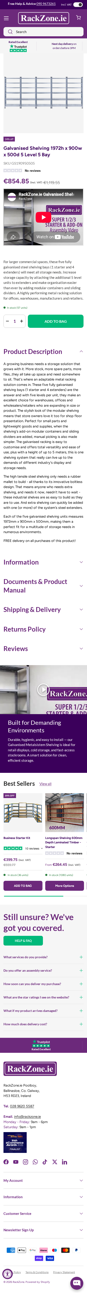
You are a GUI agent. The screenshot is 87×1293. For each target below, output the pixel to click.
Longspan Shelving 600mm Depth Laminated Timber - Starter (63, 842)
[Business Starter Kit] (22, 812)
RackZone (18, 1282)
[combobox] (43, 31)
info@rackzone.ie (27, 1117)
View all (45, 784)
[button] (78, 18)
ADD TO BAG (56, 321)
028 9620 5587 (22, 1106)
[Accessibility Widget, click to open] (7, 1274)
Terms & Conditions (37, 1272)
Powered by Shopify (38, 1282)
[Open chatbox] (76, 1283)
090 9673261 (46, 4)
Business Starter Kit (16, 838)
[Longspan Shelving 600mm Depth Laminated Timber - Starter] (64, 812)
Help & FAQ (23, 941)
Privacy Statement (64, 1272)
